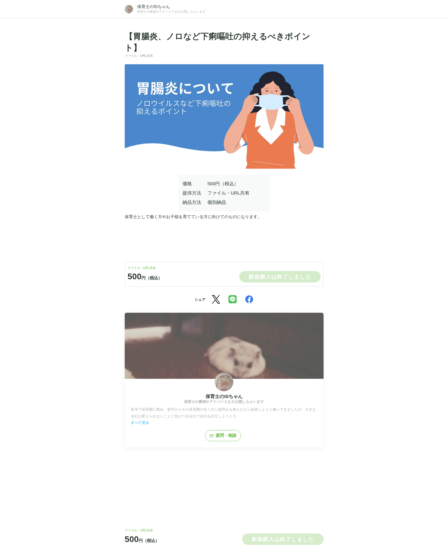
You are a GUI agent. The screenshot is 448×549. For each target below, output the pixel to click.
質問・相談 (222, 435)
